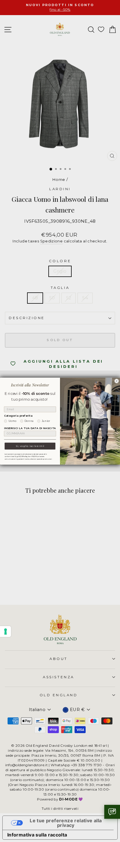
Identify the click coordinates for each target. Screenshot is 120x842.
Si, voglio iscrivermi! (30, 446)
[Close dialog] (117, 381)
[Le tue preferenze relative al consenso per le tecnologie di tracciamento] (5, 631)
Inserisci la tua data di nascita (30, 428)
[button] (112, 812)
